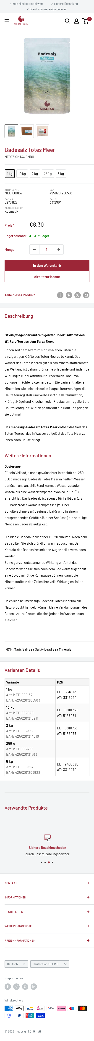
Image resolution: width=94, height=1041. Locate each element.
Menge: (10, 249)
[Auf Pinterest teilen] (69, 294)
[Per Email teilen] (86, 294)
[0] (86, 21)
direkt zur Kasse (47, 276)
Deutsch (12, 964)
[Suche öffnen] (67, 21)
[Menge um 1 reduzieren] (34, 249)
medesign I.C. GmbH (19, 157)
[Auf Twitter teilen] (77, 294)
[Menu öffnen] (7, 21)
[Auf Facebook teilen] (60, 294)
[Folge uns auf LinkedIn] (34, 986)
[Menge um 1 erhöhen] (58, 249)
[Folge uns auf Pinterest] (25, 986)
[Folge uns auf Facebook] (8, 986)
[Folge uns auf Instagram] (16, 986)
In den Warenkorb (47, 265)
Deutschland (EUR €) (46, 964)
